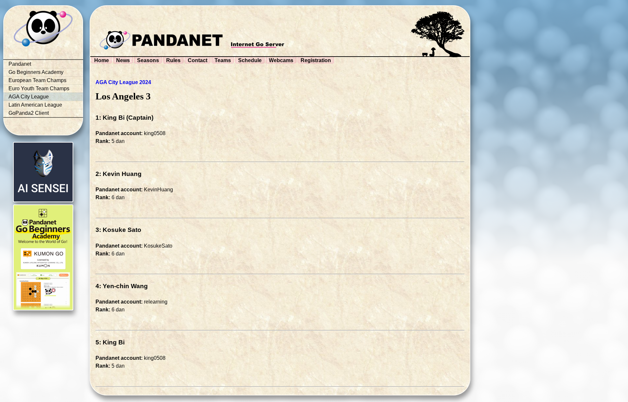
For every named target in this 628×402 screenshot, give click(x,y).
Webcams (281, 60)
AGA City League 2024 (123, 82)
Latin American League (35, 105)
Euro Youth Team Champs (39, 88)
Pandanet (20, 64)
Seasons (148, 60)
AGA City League (29, 96)
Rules (173, 60)
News (123, 60)
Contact (197, 60)
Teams (223, 60)
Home (101, 60)
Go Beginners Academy (36, 72)
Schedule (250, 60)
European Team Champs (37, 80)
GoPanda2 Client (29, 113)
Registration (316, 60)
